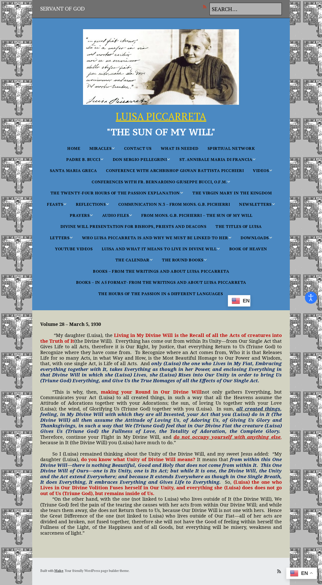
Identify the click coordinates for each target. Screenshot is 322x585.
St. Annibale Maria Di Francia (216, 159)
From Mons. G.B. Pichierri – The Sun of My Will (197, 215)
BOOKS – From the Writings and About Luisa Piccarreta (161, 271)
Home (73, 148)
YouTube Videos (74, 249)
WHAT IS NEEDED (179, 148)
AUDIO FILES (115, 215)
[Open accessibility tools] (311, 298)
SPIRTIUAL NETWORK (231, 148)
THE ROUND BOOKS (183, 260)
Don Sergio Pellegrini (140, 159)
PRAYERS (80, 215)
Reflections (91, 204)
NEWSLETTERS (255, 204)
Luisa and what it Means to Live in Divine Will (159, 249)
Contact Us (138, 148)
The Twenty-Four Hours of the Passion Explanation (115, 193)
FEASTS (55, 204)
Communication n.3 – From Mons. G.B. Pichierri (174, 204)
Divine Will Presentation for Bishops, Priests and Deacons (133, 226)
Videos (261, 170)
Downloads (254, 237)
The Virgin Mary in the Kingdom (232, 193)
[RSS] (206, 6)
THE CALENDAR (132, 260)
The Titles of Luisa (238, 226)
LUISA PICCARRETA (161, 116)
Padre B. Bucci (83, 159)
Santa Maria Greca (73, 170)
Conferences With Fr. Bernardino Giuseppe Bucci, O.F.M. (159, 182)
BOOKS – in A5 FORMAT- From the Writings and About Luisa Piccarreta (161, 282)
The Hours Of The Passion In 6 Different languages (160, 293)
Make (58, 570)
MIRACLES (100, 148)
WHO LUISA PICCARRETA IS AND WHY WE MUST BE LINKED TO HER (155, 237)
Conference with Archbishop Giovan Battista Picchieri (175, 170)
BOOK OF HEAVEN (248, 249)
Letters (60, 237)
